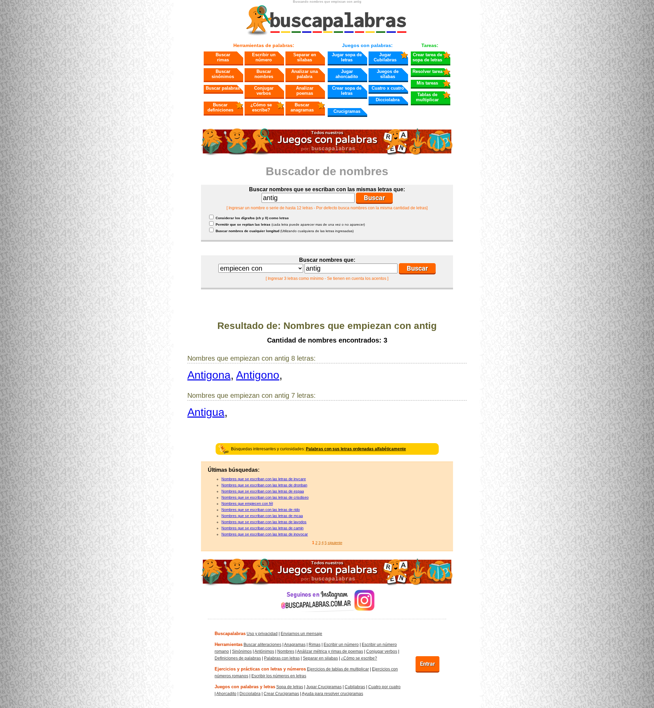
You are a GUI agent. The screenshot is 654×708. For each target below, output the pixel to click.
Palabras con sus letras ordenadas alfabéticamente (356, 449)
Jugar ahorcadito (347, 74)
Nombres (285, 651)
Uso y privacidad (262, 633)
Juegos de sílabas (388, 74)
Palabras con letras (282, 658)
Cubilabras (355, 686)
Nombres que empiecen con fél (247, 503)
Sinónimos (242, 651)
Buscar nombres (263, 74)
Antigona (209, 375)
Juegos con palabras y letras (245, 686)
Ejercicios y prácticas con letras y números (260, 669)
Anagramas (295, 644)
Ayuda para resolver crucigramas (332, 693)
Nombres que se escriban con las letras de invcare (263, 479)
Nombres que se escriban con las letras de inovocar (264, 534)
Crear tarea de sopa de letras (427, 57)
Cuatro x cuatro (388, 88)
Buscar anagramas (302, 107)
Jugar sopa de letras (347, 57)
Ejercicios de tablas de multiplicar (338, 669)
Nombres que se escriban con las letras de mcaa (262, 516)
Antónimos (264, 651)
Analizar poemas (304, 91)
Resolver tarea (427, 71)
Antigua (205, 412)
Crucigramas (346, 111)
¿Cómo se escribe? (261, 107)
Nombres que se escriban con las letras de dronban (264, 485)
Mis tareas (427, 83)
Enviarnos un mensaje (301, 633)
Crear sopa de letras (346, 91)
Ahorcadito (226, 693)
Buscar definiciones (220, 107)
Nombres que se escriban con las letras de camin (262, 528)
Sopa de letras (289, 686)
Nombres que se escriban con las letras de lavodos (264, 522)
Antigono (257, 375)
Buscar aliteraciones (262, 644)
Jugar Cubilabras (385, 57)
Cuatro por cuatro (384, 686)
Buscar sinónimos (223, 74)
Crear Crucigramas (281, 693)
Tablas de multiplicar (427, 97)
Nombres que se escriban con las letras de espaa (262, 491)
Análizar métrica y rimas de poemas (330, 651)
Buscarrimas (223, 57)
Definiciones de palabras (238, 658)
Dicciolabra (388, 99)
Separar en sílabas (304, 57)
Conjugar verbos (264, 91)
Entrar (427, 664)
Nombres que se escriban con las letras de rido (260, 510)
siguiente (335, 543)
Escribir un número (264, 57)
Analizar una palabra (304, 74)
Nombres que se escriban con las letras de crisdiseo (265, 497)
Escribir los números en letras (278, 676)
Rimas (315, 644)
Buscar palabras (223, 88)
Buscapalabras (230, 633)
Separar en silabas (320, 658)
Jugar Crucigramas (324, 686)
